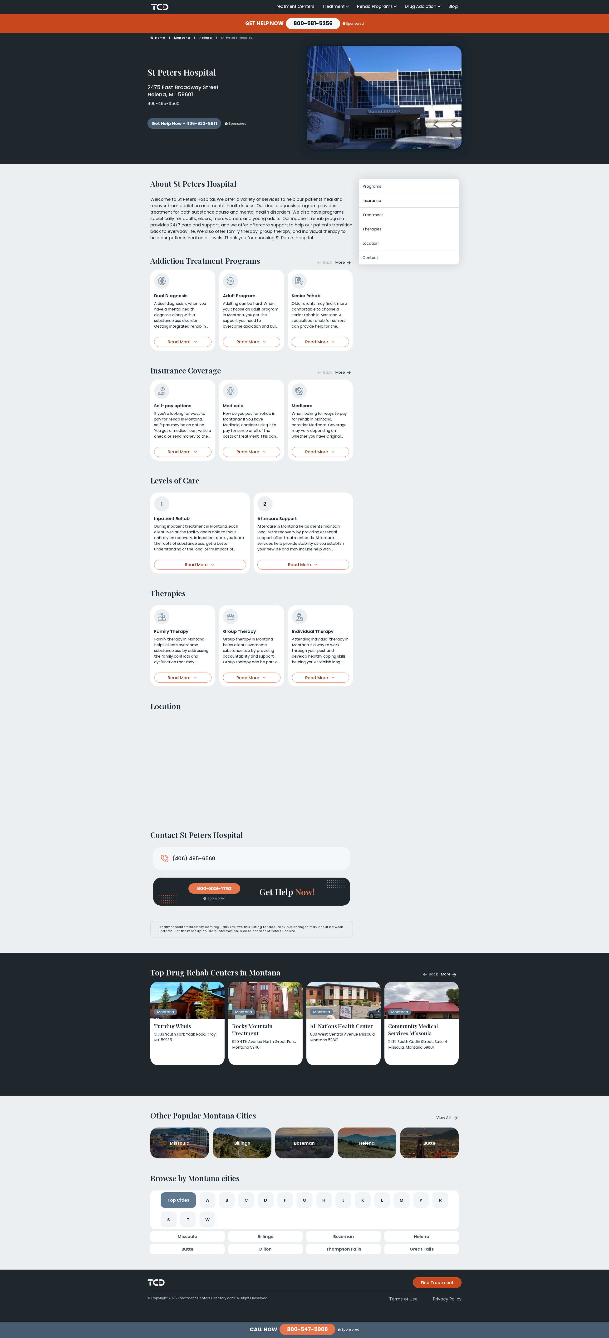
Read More (179, 342)
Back (327, 262)
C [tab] (246, 1200)
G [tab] (304, 1200)
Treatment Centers (294, 6)
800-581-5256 (313, 23)
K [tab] (362, 1200)
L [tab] (382, 1200)
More (340, 262)
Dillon (265, 1249)
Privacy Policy (447, 1299)
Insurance (372, 200)
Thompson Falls (343, 1249)
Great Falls (422, 1249)
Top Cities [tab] (178, 1200)
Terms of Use (403, 1299)
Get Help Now (264, 23)
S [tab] (168, 1220)
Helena (205, 38)
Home (160, 38)
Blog (453, 6)
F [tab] (285, 1200)
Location (370, 243)
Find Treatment (437, 1282)
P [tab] (421, 1200)
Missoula (187, 1236)
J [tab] (343, 1200)
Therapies (372, 229)
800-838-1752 (214, 888)
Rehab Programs (375, 6)
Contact (370, 257)
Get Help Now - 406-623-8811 (184, 123)
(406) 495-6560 (193, 858)
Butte (187, 1249)
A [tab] (207, 1200)
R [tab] (440, 1200)
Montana (182, 38)
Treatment (333, 6)
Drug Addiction (420, 6)
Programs (372, 186)
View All (443, 1117)
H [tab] (323, 1200)
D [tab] (265, 1200)
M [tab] (401, 1200)
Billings (265, 1236)
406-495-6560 (163, 103)
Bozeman (343, 1236)
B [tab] (227, 1200)
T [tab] (188, 1220)
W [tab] (207, 1220)
